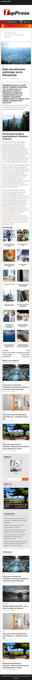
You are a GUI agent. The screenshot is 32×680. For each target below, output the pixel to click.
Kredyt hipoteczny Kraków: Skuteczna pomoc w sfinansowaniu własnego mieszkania (15, 504)
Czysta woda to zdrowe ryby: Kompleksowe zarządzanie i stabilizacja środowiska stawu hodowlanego (16, 387)
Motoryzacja (5, 603)
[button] (6, 26)
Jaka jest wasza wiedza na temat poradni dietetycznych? (9, 353)
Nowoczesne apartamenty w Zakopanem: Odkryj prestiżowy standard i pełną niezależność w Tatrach (16, 446)
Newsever (21, 676)
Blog (3, 66)
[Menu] (6, 26)
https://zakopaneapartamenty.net (11, 216)
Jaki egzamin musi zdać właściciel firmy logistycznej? (22, 353)
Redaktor (6, 78)
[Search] (27, 25)
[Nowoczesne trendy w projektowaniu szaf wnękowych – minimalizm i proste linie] (16, 402)
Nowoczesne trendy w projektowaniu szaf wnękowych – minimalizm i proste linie (15, 417)
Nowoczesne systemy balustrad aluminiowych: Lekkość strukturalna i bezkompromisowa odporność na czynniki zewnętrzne (16, 543)
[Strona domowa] (3, 26)
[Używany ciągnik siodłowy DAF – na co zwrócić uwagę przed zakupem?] (16, 593)
